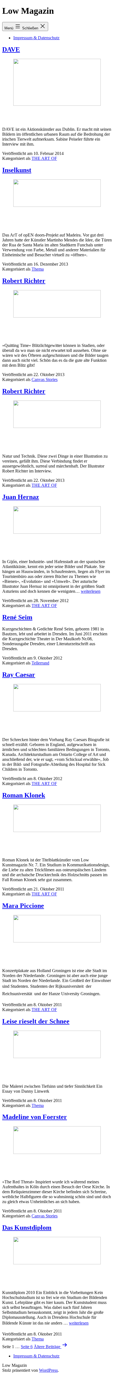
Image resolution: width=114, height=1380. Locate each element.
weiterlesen (90, 591)
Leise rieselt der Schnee (35, 1021)
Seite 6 (27, 1346)
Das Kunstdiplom (26, 1227)
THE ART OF (44, 158)
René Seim (17, 617)
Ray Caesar (18, 674)
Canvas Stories (45, 379)
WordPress (48, 1370)
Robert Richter (23, 280)
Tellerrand (40, 663)
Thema (38, 269)
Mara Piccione (23, 905)
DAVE (11, 49)
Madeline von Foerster (34, 1116)
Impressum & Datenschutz (36, 37)
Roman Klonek (23, 795)
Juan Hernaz (20, 496)
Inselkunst (16, 170)
